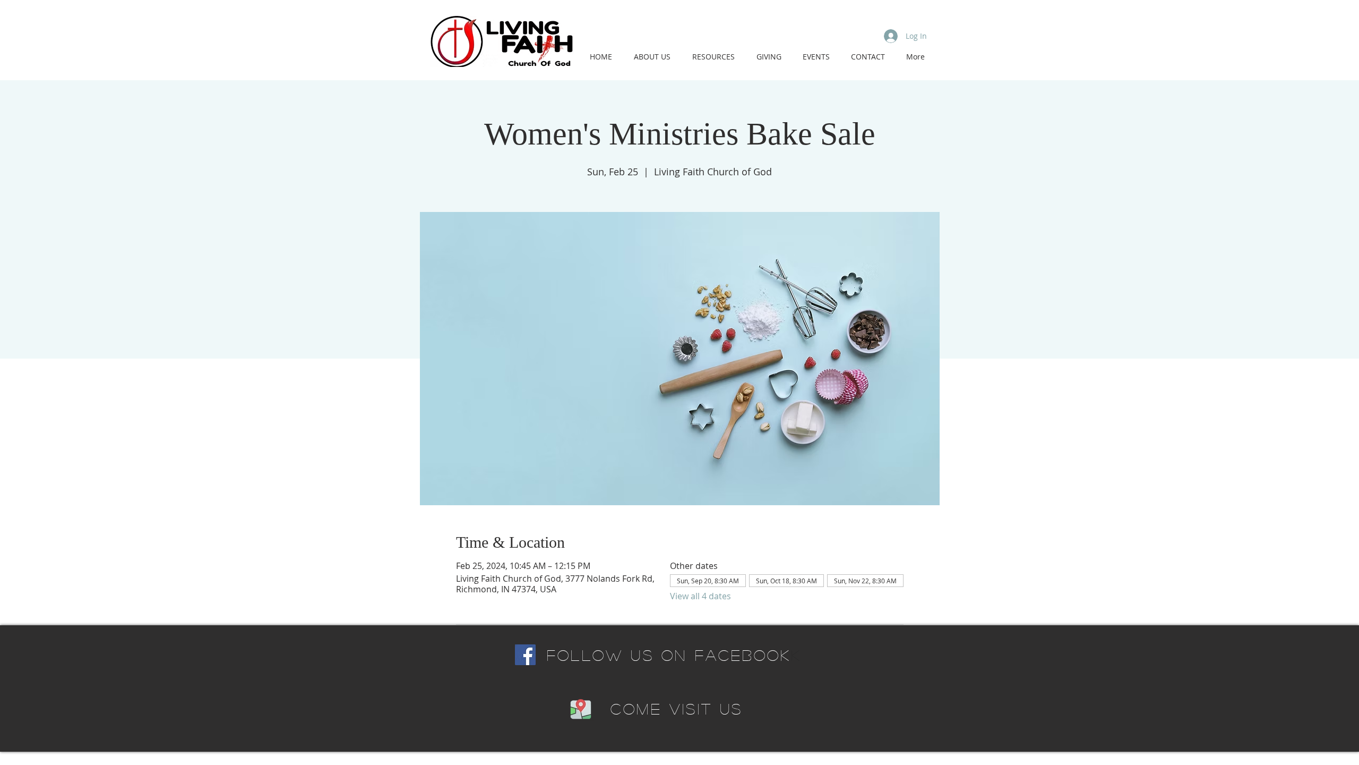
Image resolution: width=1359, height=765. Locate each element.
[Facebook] (525, 654)
